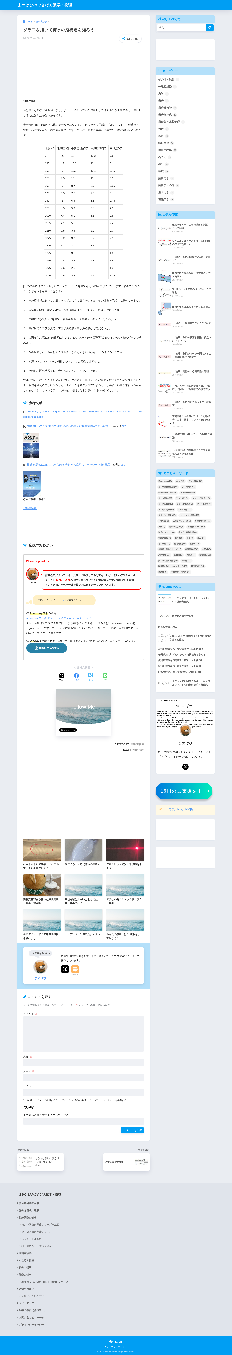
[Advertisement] (83, 70)
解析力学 (165, 178)
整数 (162, 128)
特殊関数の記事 (28, 1217)
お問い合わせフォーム (31, 1317)
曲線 (190, 538)
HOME (118, 1341)
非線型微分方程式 (180, 572)
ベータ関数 (184, 509)
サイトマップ (26, 1303)
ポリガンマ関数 (167, 515)
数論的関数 (164, 538)
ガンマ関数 (195, 481)
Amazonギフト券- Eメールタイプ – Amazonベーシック (59, 618)
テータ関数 (165, 498)
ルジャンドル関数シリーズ (36, 1239)
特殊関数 (165, 142)
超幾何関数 (197, 566)
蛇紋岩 (191, 555)
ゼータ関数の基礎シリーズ (36, 1231)
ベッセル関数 (166, 509)
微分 (162, 100)
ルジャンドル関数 (189, 515)
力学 (162, 93)
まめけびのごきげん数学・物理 (45, 5)
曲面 (201, 538)
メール (29, 1071)
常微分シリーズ (196, 527)
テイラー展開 (188, 492)
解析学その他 (168, 185)
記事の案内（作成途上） (33, 1310)
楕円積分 (164, 544)
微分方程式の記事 (29, 1210)
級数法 (178, 555)
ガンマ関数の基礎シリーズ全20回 (40, 1224)
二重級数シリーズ (182, 521)
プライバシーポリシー (31, 1324)
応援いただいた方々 (32, 1296)
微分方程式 (167, 114)
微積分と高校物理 (171, 121)
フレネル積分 (165, 504)
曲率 (179, 538)
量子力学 (165, 192)
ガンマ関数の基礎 (168, 487)
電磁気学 (165, 199)
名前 (27, 1056)
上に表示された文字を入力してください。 (48, 1115)
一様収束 (163, 521)
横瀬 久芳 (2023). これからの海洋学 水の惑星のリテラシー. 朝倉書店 (68, 464)
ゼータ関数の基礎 (167, 492)
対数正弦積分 (176, 527)
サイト (27, 1086)
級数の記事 (25, 1274)
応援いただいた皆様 (181, 809)
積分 (163, 164)
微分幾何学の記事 (29, 1203)
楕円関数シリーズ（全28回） (38, 1246)
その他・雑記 (168, 79)
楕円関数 (180, 544)
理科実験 (139, 749)
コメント (30, 1013)
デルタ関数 (182, 498)
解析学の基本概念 (168, 560)
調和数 (186, 560)
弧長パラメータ (166, 532)
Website (75, 975)
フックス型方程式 (201, 498)
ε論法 (180, 481)
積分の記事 (25, 1267)
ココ (124, 426)
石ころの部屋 (26, 1260)
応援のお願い (26, 1289)
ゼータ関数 (188, 487)
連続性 (162, 572)
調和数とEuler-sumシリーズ (172, 566)
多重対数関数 (202, 521)
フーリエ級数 (204, 504)
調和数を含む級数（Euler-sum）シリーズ (44, 1281)
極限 (163, 135)
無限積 (194, 544)
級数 (163, 171)
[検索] (210, 27)
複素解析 (205, 555)
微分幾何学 (167, 107)
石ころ (164, 157)
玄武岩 (206, 549)
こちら (63, 600)
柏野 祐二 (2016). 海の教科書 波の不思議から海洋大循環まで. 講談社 (68, 426)
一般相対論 (166, 86)
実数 (161, 527)
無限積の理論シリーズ (169, 549)
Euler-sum (165, 481)
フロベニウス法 (185, 504)
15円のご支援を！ (181, 790)
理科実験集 (30, 508)
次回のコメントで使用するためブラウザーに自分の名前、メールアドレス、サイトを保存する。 (78, 1100)
